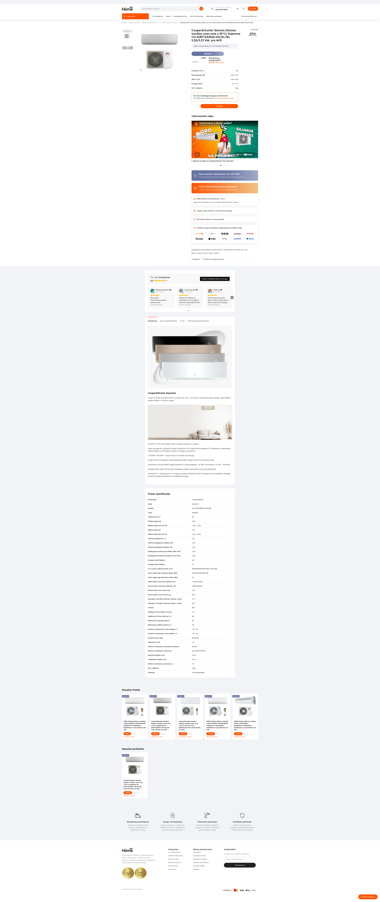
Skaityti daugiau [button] (156, 305)
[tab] (152, 320)
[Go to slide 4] (226, 165)
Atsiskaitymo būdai (199, 856)
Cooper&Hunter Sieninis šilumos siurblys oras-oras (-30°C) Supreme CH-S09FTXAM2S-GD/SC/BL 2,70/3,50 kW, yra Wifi (133, 784)
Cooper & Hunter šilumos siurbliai (207, 253)
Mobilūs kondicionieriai (175, 856)
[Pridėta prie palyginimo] (237, 9)
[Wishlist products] (244, 9)
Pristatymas (197, 852)
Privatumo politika (199, 866)
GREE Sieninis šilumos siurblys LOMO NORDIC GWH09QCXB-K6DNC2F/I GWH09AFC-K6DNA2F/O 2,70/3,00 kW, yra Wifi (134, 725)
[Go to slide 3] (224, 165)
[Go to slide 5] (228, 165)
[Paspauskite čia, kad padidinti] (140, 69)
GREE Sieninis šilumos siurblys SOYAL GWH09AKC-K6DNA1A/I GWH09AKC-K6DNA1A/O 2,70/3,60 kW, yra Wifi (245, 725)
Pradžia (124, 22)
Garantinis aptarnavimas (201, 862)
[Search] (201, 9)
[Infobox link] (221, 9)
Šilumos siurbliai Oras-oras (150, 22)
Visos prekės (172, 869)
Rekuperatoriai (173, 866)
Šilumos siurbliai (134, 22)
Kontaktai (196, 869)
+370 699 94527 (233, 174)
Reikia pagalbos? (369, 897)
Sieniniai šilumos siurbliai (169, 22)
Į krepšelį (219, 106)
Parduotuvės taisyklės (200, 859)
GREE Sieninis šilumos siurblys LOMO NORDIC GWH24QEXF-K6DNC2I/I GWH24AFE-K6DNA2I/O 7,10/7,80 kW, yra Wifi (217, 725)
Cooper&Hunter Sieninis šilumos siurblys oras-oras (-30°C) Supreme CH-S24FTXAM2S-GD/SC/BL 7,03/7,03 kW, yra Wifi (161, 725)
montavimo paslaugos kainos (223, 98)
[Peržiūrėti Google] (152, 291)
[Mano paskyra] (256, 2)
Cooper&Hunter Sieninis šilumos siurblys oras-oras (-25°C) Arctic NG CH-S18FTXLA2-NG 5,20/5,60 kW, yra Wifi (190, 725)
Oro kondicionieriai (174, 852)
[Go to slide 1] (220, 165)
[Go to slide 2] (222, 165)
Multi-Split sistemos (174, 862)
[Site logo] (127, 8)
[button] (148, 297)
